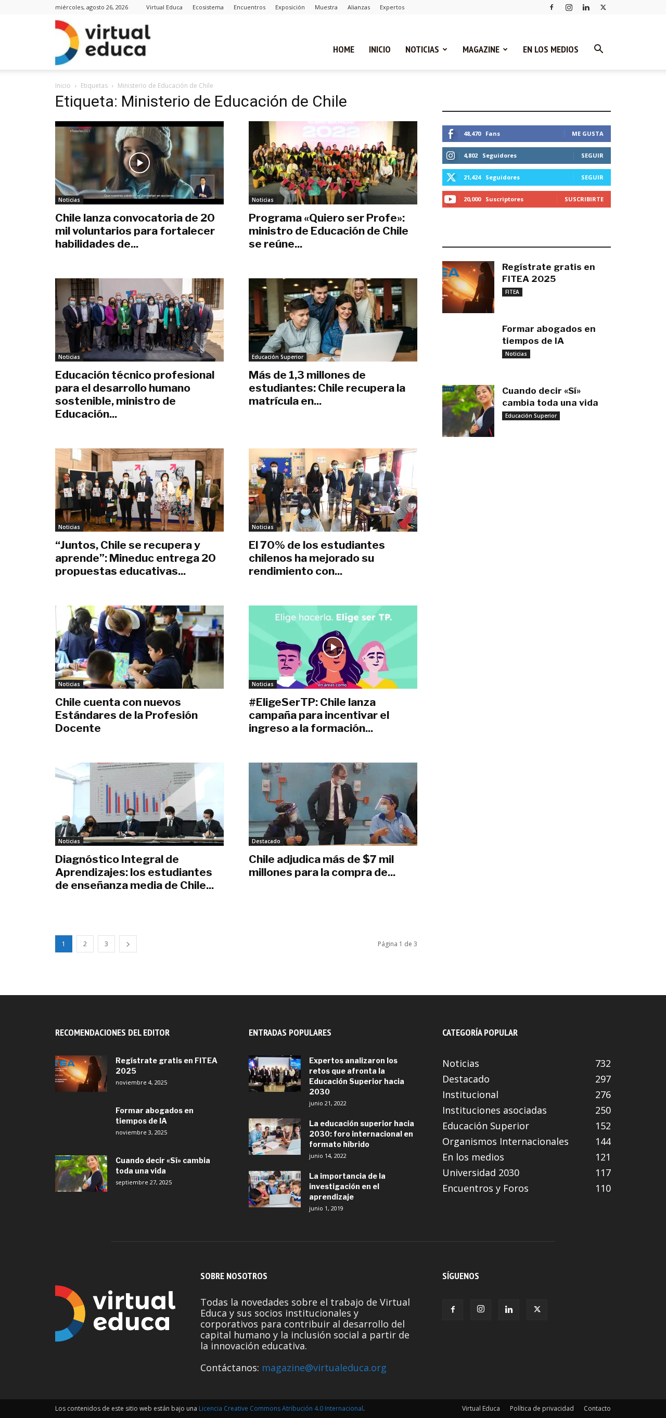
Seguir (592, 155)
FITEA (512, 291)
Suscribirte (584, 199)
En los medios (551, 49)
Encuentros (249, 7)
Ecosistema (208, 7)
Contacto (597, 1408)
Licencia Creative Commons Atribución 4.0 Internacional (281, 1408)
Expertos (392, 7)
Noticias (422, 49)
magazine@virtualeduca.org (324, 1367)
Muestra (326, 7)
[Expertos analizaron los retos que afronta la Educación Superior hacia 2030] (275, 1073)
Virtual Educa (164, 7)
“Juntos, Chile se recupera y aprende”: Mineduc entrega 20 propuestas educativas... (135, 557)
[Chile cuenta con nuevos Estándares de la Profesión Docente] (139, 647)
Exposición (290, 7)
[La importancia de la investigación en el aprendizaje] (275, 1189)
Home (343, 49)
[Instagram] (569, 7)
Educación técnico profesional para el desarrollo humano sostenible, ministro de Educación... (134, 394)
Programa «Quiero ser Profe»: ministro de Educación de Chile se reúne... (328, 230)
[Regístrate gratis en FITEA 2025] (468, 287)
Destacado (266, 841)
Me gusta (588, 133)
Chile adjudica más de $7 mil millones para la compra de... (322, 866)
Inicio (380, 49)
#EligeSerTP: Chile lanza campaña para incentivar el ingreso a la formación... (319, 714)
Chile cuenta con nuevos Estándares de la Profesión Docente (126, 714)
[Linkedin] (586, 7)
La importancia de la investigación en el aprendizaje (347, 1186)
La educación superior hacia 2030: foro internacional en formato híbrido (361, 1134)
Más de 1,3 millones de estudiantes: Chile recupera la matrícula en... (327, 387)
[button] (598, 49)
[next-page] (128, 943)
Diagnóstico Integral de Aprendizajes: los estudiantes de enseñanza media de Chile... (134, 872)
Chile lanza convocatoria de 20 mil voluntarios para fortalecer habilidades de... (135, 230)
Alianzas (359, 7)
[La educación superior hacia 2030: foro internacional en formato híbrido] (275, 1136)
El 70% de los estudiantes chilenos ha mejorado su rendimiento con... (317, 557)
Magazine (481, 49)
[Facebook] (551, 7)
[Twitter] (603, 7)
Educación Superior (277, 356)
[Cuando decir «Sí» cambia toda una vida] (468, 411)
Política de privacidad (542, 1408)
